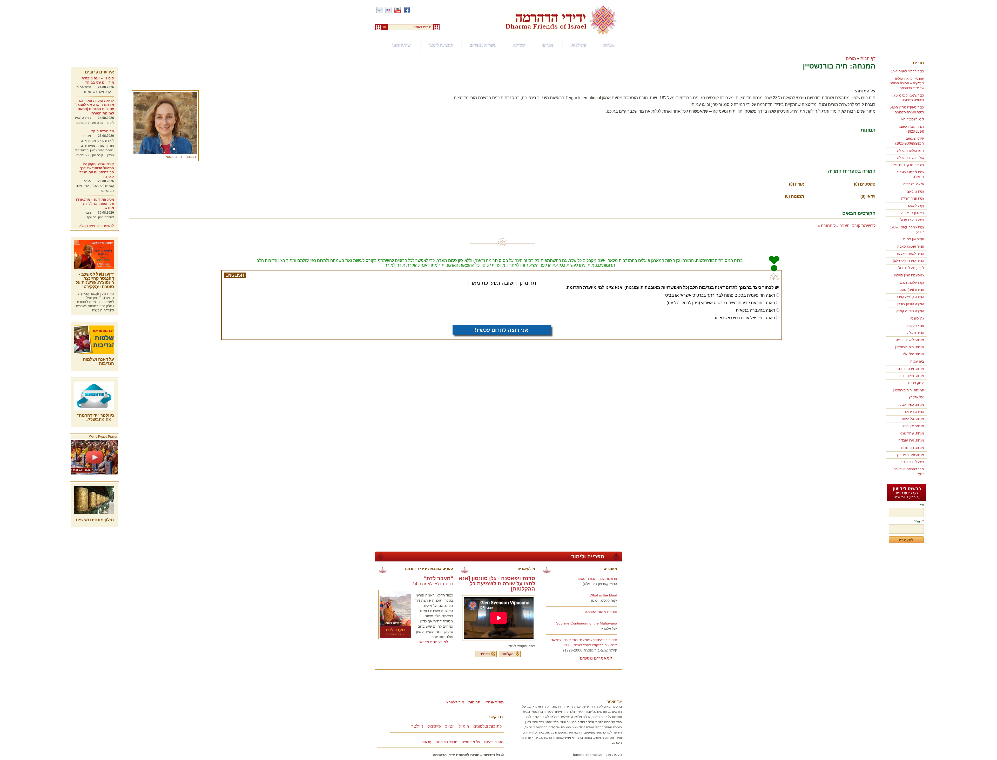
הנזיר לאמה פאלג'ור (910, 254)
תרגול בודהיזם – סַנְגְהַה (439, 742)
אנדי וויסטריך (915, 326)
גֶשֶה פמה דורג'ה (912, 198)
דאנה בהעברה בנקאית (755, 310)
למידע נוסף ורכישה (433, 642)
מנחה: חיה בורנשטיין (909, 347)
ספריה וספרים (483, 45)
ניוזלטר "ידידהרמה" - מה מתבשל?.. (95, 417)
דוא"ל (919, 521)
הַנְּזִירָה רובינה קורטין (910, 311)
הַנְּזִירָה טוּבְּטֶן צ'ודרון (910, 304)
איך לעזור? (455, 702)
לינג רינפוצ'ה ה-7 (912, 119)
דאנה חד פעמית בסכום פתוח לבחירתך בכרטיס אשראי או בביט (720, 295)
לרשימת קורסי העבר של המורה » (846, 225)
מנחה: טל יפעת (913, 419)
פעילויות (578, 45)
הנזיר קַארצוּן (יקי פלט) (908, 261)
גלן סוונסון (917, 318)
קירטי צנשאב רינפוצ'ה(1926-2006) (590, 650)
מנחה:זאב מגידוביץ (910, 455)
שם (921, 505)
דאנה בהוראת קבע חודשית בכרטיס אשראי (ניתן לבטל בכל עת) (720, 303)
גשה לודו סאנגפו (912, 462)
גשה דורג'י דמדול (912, 220)
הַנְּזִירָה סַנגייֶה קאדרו (909, 297)
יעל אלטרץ (916, 397)
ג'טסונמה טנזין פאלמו (909, 275)
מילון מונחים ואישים (95, 520)
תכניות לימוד (441, 45)
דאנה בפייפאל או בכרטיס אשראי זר (744, 318)
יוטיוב (449, 726)
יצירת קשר (402, 45)
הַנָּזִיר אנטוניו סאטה (910, 246)
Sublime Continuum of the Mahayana (586, 623)
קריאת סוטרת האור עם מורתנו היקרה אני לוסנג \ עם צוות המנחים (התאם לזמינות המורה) (95, 107)
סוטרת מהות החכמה (601, 612)
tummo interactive (587, 754)
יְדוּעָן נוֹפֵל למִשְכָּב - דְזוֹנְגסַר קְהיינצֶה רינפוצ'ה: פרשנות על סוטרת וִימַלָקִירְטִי (95, 280)
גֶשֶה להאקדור (914, 206)
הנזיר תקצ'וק (915, 333)
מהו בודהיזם (494, 742)
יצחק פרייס (916, 383)
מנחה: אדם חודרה (911, 369)
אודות (608, 45)
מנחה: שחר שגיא (912, 433)
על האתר (614, 701)
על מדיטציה (471, 742)
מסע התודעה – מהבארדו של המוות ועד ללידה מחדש (95, 204)
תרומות (474, 702)
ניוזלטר (417, 726)
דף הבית (867, 58)
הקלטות (507, 654)
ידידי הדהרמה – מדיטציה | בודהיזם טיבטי (561, 20)
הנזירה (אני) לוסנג (911, 289)
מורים (548, 45)
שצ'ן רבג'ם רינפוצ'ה (910, 158)
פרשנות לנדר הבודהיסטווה (596, 578)
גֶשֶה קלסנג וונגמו (911, 282)
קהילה (519, 45)
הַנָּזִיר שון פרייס (913, 239)
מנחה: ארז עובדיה (911, 440)
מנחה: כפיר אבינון (911, 404)
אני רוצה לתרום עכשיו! (501, 330)
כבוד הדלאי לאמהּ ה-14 (907, 71)
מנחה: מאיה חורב (911, 376)
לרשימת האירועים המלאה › (94, 226)
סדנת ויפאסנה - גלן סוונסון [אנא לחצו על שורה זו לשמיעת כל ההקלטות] (497, 583)
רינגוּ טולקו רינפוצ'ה (910, 151)
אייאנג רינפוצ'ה (913, 184)
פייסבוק (434, 726)
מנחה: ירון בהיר (913, 426)
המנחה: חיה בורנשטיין (908, 390)
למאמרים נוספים (596, 658)
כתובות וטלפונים (487, 726)
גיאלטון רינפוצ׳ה (912, 213)
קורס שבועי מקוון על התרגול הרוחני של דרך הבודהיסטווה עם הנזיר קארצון (96, 170)
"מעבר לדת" (438, 578)
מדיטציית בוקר (102, 131)
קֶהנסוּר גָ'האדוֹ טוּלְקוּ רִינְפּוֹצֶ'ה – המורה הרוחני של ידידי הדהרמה (907, 83)
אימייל (464, 726)
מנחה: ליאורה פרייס (910, 340)
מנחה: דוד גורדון (912, 448)
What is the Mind (603, 595)
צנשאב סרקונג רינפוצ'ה (907, 165)
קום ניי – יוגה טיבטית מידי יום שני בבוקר (98, 80)
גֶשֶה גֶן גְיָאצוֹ (915, 191)
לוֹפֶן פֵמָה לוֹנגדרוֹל (911, 268)
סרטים (485, 654)
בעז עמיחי (917, 361)
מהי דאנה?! (494, 702)
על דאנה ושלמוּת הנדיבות (98, 361)
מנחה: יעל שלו (913, 354)
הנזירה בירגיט (914, 412)
